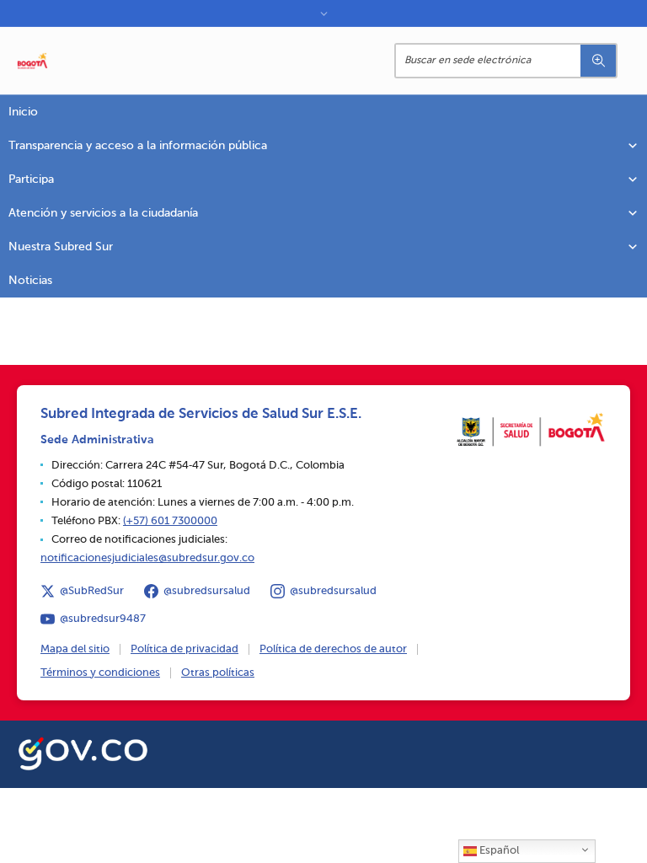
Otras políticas (217, 672)
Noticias (30, 281)
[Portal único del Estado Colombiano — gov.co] (83, 751)
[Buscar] (598, 61)
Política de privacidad (184, 649)
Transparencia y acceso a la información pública (137, 146)
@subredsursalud (206, 591)
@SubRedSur (92, 591)
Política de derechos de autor (333, 649)
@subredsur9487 (103, 619)
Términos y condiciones (100, 672)
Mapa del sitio (75, 649)
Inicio (23, 112)
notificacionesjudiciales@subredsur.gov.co (147, 558)
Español (498, 850)
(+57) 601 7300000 (170, 521)
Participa (31, 179)
